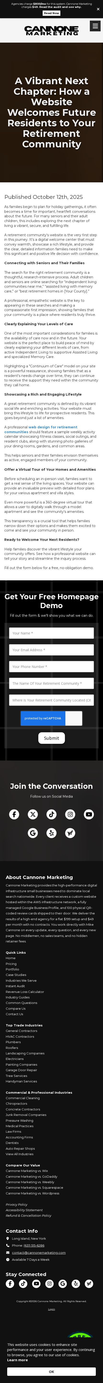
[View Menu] (95, 26)
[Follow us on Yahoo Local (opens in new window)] (70, 833)
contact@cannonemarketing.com (39, 1252)
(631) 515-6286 (34, 1245)
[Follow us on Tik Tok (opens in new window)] (51, 814)
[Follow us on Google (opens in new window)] (32, 833)
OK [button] (51, 1371)
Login (51, 1309)
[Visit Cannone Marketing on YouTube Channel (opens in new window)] (36, 1284)
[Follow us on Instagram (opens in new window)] (70, 814)
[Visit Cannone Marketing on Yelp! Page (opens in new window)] (76, 1284)
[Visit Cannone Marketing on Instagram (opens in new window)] (49, 1284)
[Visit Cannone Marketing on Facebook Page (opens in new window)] (10, 1284)
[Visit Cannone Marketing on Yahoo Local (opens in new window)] (89, 1284)
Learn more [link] (17, 1359)
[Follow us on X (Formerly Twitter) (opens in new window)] (32, 814)
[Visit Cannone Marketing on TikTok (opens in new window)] (23, 1284)
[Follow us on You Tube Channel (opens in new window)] (88, 814)
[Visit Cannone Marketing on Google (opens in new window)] (62, 1284)
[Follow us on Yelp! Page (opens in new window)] (51, 833)
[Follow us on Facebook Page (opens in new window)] (14, 814)
